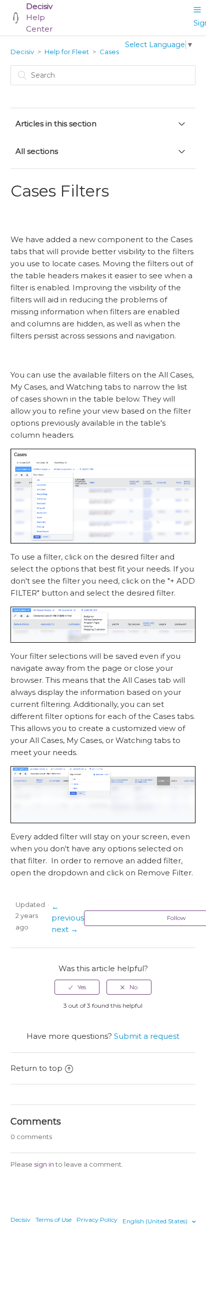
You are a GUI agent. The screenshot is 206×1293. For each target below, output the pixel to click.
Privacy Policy (97, 1219)
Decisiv (22, 52)
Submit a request (147, 1036)
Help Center (39, 18)
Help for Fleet (66, 52)
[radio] (77, 987)
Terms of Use (54, 1219)
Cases (109, 52)
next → (65, 929)
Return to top (36, 1068)
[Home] (15, 18)
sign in (44, 1164)
